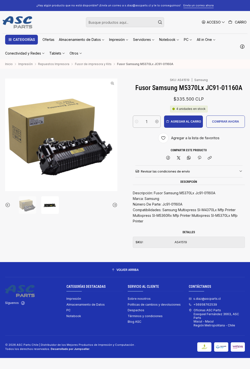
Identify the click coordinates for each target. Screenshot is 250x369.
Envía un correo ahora (198, 5)
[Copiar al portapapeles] (209, 158)
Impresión (25, 64)
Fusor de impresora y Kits (93, 64)
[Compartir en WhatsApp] (189, 158)
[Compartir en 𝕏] (178, 158)
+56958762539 (205, 304)
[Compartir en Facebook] (168, 158)
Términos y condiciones (145, 316)
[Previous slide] (8, 205)
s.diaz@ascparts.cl (207, 298)
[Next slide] (113, 205)
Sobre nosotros (139, 298)
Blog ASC (134, 321)
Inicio (9, 64)
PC (68, 310)
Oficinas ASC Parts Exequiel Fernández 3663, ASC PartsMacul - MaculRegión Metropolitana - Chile (216, 317)
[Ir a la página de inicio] (17, 22)
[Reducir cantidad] (136, 121)
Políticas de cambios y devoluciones (154, 304)
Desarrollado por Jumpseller (70, 349)
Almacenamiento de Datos (85, 304)
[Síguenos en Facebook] (242, 46)
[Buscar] (160, 22)
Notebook (73, 316)
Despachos (136, 310)
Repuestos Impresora (53, 64)
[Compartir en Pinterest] (199, 158)
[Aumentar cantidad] (156, 121)
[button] (21, 40)
